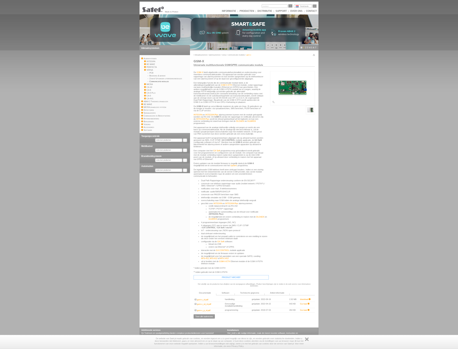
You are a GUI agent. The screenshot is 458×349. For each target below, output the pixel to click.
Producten (247, 11)
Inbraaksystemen (150, 48)
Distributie (264, 11)
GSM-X (200, 72)
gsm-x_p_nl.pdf (203, 310)
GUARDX (251, 121)
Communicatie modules (236, 55)
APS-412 (205, 258)
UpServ (233, 165)
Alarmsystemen (214, 55)
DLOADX (240, 121)
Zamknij (307, 339)
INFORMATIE (229, 11)
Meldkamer (147, 146)
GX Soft (216, 151)
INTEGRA (198, 115)
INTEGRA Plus (211, 115)
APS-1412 (224, 258)
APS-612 (213, 258)
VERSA (224, 55)
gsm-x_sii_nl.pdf (203, 304)
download (304, 299)
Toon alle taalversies (204, 316)
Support (281, 11)
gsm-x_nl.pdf (202, 300)
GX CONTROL (222, 250)
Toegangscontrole (150, 136)
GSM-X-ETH (226, 85)
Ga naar (304, 304)
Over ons (296, 11)
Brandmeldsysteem (151, 156)
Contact (311, 11)
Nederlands (304, 6)
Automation (147, 166)
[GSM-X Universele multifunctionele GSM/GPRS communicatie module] (292, 103)
